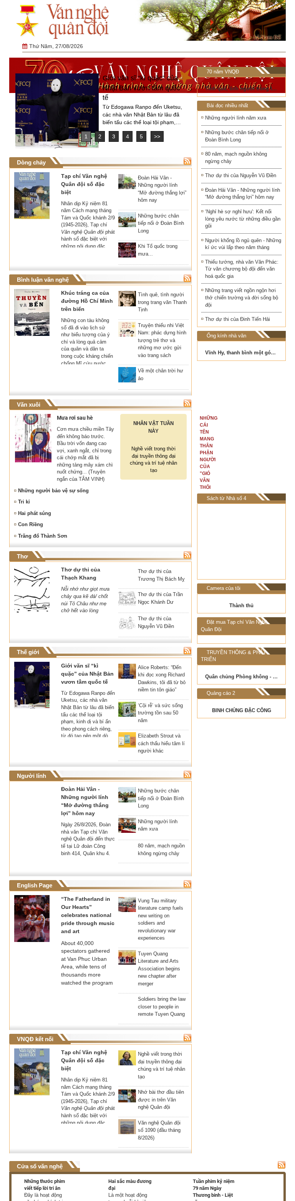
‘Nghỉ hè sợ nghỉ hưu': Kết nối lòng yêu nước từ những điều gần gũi (242, 219)
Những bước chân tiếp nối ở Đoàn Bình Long (237, 136)
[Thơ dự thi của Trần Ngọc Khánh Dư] (127, 602)
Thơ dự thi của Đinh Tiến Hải (237, 319)
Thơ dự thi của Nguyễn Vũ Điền (240, 175)
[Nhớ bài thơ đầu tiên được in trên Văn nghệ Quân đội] (127, 1100)
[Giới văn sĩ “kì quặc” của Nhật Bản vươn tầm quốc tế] (57, 110)
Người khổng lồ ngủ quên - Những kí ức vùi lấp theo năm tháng (243, 244)
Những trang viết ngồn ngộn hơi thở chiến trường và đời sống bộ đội (241, 297)
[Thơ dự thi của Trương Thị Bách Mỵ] (127, 578)
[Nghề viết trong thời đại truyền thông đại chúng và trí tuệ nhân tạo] (127, 1061)
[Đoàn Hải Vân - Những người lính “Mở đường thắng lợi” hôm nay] (127, 184)
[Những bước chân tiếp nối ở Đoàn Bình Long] (127, 222)
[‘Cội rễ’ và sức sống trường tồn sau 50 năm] (127, 713)
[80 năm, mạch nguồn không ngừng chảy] (127, 853)
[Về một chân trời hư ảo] (127, 377)
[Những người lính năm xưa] (127, 829)
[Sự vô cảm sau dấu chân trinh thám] (220, 541)
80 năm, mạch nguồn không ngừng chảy (236, 157)
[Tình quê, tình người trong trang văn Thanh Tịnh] (127, 301)
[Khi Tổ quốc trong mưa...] (127, 252)
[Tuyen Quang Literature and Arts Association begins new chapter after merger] (127, 961)
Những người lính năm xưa (235, 118)
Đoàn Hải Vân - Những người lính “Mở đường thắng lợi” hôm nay (242, 193)
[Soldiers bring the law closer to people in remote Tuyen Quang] (127, 1007)
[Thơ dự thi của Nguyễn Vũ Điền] (127, 626)
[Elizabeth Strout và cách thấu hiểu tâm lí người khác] (127, 744)
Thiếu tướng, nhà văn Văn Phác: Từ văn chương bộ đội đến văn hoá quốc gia (241, 269)
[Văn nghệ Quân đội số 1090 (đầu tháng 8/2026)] (127, 1130)
